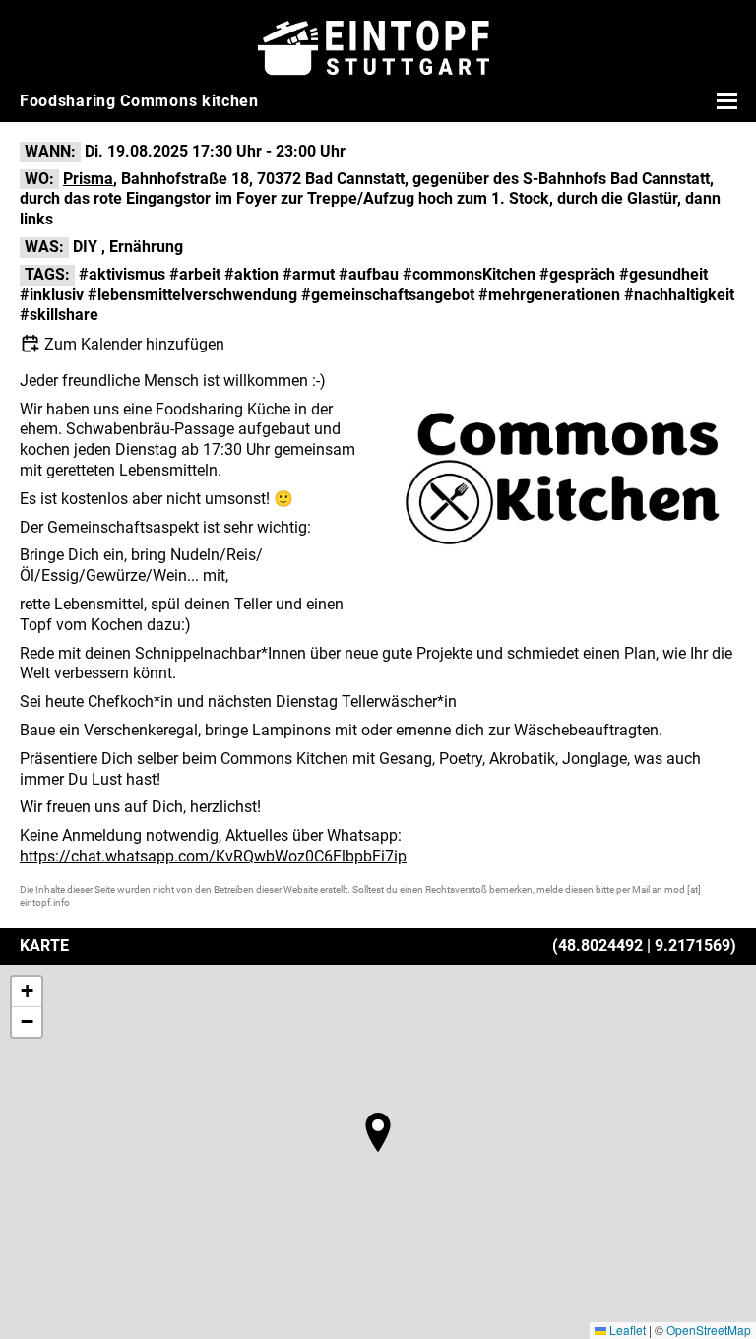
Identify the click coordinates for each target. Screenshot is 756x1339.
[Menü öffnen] (724, 100)
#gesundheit (663, 274)
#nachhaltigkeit (679, 295)
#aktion (251, 274)
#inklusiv (52, 295)
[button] (378, 1132)
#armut (309, 274)
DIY (85, 246)
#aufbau (369, 274)
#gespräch (577, 274)
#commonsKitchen (469, 274)
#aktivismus (122, 274)
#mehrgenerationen (549, 295)
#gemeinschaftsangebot (387, 295)
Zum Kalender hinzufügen (134, 344)
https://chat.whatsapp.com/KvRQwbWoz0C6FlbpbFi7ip (213, 856)
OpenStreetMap (708, 1329)
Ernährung (146, 246)
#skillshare (59, 314)
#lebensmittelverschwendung (192, 295)
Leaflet (626, 1329)
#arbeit (194, 274)
